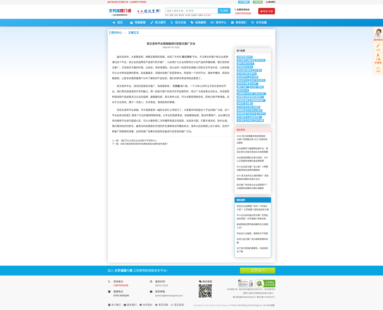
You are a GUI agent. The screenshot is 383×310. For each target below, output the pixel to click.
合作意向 (147, 304)
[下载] (378, 58)
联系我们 (240, 22)
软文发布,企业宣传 (254, 110)
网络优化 (241, 103)
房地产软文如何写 (257, 80)
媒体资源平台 (242, 77)
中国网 (200, 15)
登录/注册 (267, 11)
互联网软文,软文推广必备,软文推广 (251, 93)
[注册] (378, 47)
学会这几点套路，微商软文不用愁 (252, 233)
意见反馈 (179, 304)
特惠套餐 (139, 22)
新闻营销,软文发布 (244, 67)
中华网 (187, 15)
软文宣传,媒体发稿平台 (246, 73)
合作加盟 (260, 22)
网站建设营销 (242, 100)
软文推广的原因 (256, 87)
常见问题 (163, 304)
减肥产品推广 (242, 87)
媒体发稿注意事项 (244, 70)
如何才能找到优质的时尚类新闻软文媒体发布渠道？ (144, 143)
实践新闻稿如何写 (244, 57)
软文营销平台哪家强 (245, 60)
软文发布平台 (270, 289)
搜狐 (171, 15)
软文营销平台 (242, 117)
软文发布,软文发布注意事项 (248, 107)
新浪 (167, 15)
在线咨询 (378, 35)
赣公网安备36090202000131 (244, 297)
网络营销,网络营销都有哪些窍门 (250, 97)
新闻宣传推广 (255, 117)
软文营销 (253, 77)
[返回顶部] (378, 70)
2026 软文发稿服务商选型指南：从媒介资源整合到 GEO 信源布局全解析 (252, 139)
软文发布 (207, 15)
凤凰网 (194, 15)
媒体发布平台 (242, 80)
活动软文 (250, 120)
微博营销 (241, 110)
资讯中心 (220, 22)
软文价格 (180, 22)
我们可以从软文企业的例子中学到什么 (139, 140)
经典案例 (200, 22)
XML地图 (271, 305)
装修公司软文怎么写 (245, 63)
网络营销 (241, 113)
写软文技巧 (251, 113)
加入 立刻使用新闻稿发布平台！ (138, 270)
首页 (119, 22)
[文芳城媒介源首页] (120, 13)
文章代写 (261, 113)
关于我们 (116, 304)
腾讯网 (181, 15)
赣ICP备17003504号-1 (266, 297)
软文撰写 (159, 22)
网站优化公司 (242, 90)
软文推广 (253, 83)
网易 (176, 15)
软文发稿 (259, 120)
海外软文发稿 (242, 83)
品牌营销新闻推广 (257, 100)
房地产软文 (260, 60)
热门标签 (241, 50)
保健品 (249, 103)
